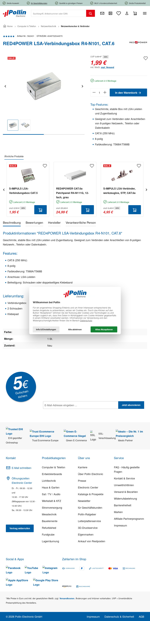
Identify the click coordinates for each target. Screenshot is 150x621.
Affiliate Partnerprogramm (129, 518)
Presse (82, 480)
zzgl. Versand (107, 67)
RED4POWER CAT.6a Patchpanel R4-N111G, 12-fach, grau (72, 193)
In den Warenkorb (126, 93)
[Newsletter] (102, 13)
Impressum (120, 525)
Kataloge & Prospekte (90, 494)
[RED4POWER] (138, 44)
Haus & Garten (50, 487)
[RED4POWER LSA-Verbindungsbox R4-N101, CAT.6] (44, 86)
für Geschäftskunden (90, 507)
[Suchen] (90, 13)
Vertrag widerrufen (20, 528)
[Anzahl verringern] (94, 92)
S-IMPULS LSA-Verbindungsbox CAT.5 (23, 191)
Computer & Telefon (53, 467)
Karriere (82, 467)
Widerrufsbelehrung (125, 498)
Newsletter (84, 501)
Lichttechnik (49, 480)
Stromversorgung (52, 507)
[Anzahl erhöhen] (105, 92)
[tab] (12, 223)
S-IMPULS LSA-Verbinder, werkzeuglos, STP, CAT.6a (119, 191)
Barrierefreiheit (122, 505)
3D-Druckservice (88, 528)
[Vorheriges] (5, 86)
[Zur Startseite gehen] (14, 13)
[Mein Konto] (127, 13)
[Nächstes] (82, 86)
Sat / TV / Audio (51, 494)
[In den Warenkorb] (40, 209)
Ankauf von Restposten (91, 541)
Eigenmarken (85, 534)
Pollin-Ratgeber (87, 514)
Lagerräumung (50, 541)
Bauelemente (49, 521)
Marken (118, 512)
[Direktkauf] (110, 13)
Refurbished (49, 528)
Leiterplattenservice (89, 521)
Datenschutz (62, 411)
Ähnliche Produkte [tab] (14, 156)
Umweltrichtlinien (124, 485)
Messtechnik (49, 514)
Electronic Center (88, 487)
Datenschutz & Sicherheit (119, 616)
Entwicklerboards (52, 474)
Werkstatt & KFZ (51, 501)
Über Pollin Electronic (90, 474)
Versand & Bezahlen (126, 492)
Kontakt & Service (124, 478)
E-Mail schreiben (21, 468)
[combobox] (58, 13)
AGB (141, 616)
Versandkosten (66, 598)
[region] (43, 95)
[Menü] (145, 13)
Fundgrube (48, 534)
